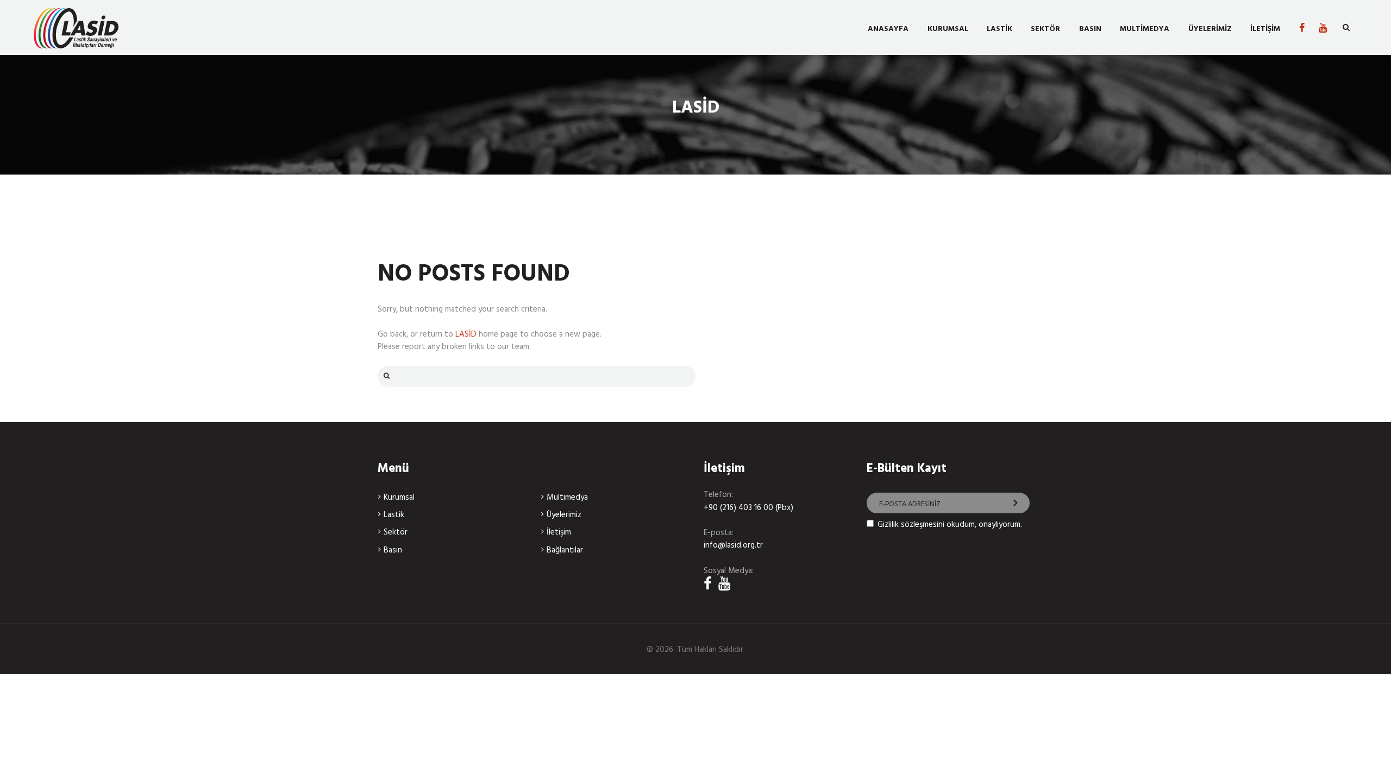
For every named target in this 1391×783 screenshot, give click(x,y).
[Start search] (385, 376)
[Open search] (1346, 28)
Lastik (394, 514)
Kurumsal (399, 497)
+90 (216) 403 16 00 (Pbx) (748, 507)
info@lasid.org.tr (733, 545)
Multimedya (567, 497)
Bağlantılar (565, 550)
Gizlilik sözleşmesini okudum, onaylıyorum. (950, 524)
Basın (393, 550)
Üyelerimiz (564, 514)
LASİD (466, 334)
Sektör (396, 532)
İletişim (559, 532)
